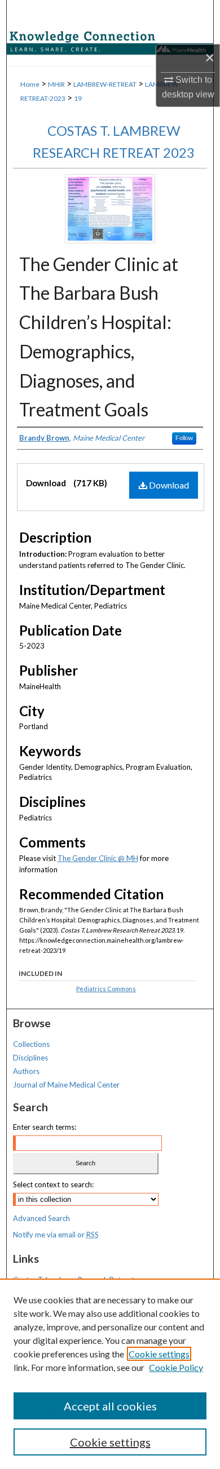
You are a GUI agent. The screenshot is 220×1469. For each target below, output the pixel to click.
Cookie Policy (176, 1367)
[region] (110, 1374)
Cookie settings (159, 1353)
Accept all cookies (110, 1406)
